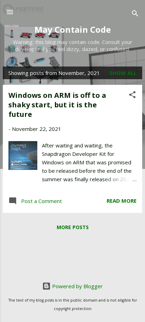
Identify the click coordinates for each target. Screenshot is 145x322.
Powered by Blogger (77, 286)
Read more (122, 200)
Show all (123, 72)
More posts (73, 227)
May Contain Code (72, 29)
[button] (132, 95)
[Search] (135, 14)
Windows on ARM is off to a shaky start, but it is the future (57, 104)
